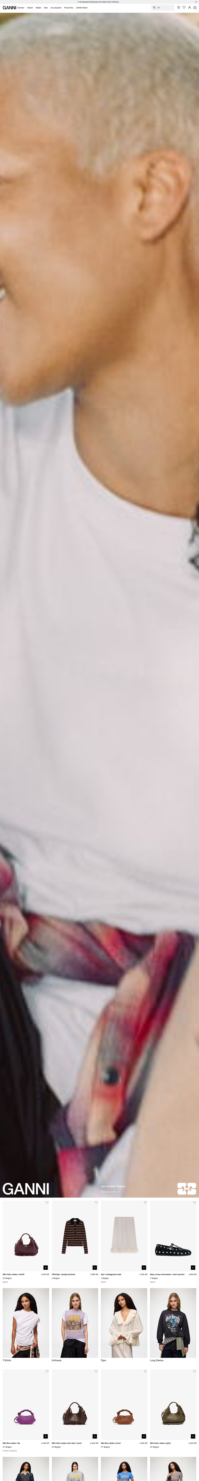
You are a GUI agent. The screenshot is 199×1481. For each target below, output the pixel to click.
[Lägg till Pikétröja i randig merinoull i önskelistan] (96, 1203)
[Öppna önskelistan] (184, 7)
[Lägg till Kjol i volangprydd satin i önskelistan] (145, 1203)
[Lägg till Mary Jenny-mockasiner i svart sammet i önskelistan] (195, 1203)
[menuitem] (21, 8)
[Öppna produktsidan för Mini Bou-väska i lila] (26, 1404)
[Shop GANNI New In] (99, 1190)
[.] (99, 2)
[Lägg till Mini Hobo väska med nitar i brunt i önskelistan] (96, 1371)
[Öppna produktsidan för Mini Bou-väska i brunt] (124, 1404)
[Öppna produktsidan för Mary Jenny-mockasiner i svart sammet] (173, 1236)
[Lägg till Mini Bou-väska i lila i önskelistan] (47, 1371)
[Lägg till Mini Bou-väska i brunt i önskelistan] (145, 1371)
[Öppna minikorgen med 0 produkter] (195, 7)
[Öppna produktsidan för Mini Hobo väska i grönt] (173, 1404)
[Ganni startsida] (9, 8)
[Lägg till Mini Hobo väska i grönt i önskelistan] (195, 1371)
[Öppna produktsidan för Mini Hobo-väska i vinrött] (26, 1236)
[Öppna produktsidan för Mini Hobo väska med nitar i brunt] (75, 1404)
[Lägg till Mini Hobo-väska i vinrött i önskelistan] (47, 1203)
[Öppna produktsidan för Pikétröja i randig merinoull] (75, 1236)
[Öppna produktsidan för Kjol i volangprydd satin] (124, 1236)
